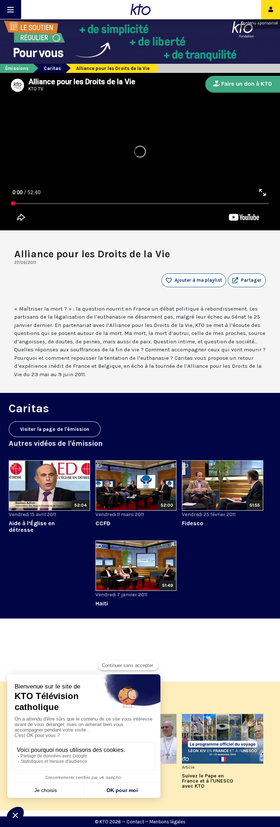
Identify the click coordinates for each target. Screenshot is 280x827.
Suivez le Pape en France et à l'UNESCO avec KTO (207, 781)
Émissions (16, 68)
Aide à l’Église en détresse (32, 526)
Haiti (102, 603)
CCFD (103, 523)
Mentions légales (167, 821)
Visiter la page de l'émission (54, 429)
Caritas (52, 68)
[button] (247, 280)
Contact (135, 821)
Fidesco (192, 523)
